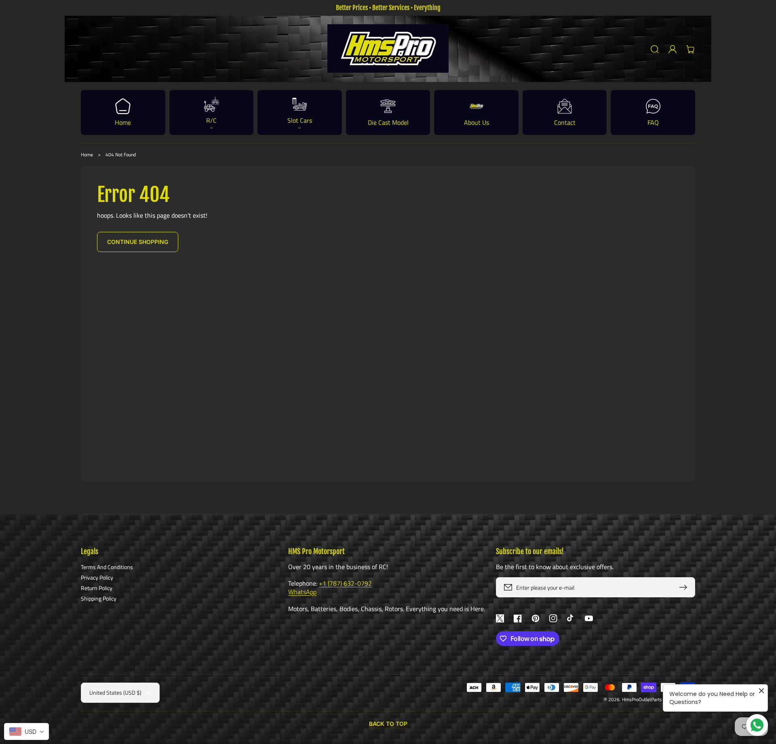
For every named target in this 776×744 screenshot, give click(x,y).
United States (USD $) (115, 692)
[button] (655, 49)
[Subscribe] (685, 587)
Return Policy (96, 588)
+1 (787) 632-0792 (345, 583)
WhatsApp (302, 592)
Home (87, 154)
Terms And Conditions (107, 567)
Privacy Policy (97, 577)
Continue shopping (137, 241)
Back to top (388, 723)
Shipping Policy (98, 598)
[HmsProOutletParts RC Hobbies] (388, 49)
